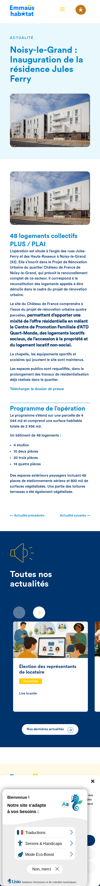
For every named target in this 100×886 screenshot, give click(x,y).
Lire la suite (28, 693)
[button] (92, 781)
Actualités (30, 681)
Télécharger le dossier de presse (37, 389)
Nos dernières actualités (45, 729)
